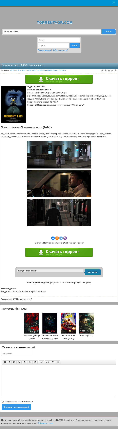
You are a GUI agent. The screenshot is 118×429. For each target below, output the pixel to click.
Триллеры (41, 71)
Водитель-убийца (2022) (31, 337)
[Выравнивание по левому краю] (24, 362)
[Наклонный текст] (9, 362)
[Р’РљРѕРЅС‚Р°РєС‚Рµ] (53, 238)
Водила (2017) (86, 335)
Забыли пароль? (60, 50)
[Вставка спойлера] (57, 362)
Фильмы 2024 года (17, 71)
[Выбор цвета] (41, 362)
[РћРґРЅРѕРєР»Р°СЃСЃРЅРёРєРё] (57, 238)
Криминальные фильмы (56, 71)
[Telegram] (61, 238)
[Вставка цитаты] (47, 362)
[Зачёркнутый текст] (19, 362)
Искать (92, 272)
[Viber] (65, 238)
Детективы (31, 71)
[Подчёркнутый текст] (14, 362)
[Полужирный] (5, 362)
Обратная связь (45, 423)
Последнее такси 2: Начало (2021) (50, 337)
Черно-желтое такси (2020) (68, 337)
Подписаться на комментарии (18, 401)
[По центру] (30, 362)
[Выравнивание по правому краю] (35, 362)
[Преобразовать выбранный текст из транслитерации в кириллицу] (52, 362)
